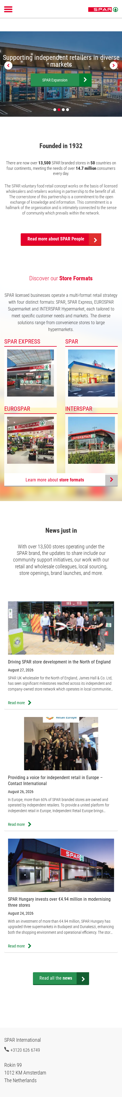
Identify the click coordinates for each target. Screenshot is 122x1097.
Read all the (55, 978)
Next (114, 66)
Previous (8, 66)
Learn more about (55, 480)
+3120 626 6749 (25, 1050)
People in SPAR (60, 80)
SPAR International (103, 9)
